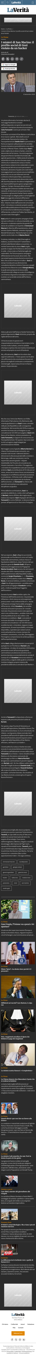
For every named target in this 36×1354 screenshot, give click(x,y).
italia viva (15, 878)
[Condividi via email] (17, 59)
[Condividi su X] (8, 59)
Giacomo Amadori (7, 54)
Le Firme (9, 29)
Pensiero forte (6, 1222)
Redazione (31, 1324)
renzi (15, 883)
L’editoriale (14, 1324)
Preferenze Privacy (27, 1351)
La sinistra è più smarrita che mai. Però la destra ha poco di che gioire (16, 1157)
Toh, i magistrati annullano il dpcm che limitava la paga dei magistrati (15, 1038)
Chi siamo (5, 1324)
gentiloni (5, 867)
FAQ (14, 1328)
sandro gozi (6, 888)
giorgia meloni (17, 867)
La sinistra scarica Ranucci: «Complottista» (16, 1071)
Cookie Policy (17, 1351)
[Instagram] (20, 1339)
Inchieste (4, 1258)
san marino (25, 883)
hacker (5, 878)
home (3, 29)
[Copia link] (21, 59)
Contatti (20, 1328)
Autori (23, 1324)
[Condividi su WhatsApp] (12, 59)
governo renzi (22, 872)
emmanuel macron (9, 862)
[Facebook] (12, 1339)
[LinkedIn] (23, 1339)
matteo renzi (26, 878)
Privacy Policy (10, 1351)
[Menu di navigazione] (2, 2)
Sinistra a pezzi (6, 1189)
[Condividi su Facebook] (3, 59)
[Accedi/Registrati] (33, 2)
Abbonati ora (18, 1333)
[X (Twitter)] (16, 1339)
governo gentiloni (8, 872)
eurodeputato (23, 862)
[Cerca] (7, 2)
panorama (6, 883)
